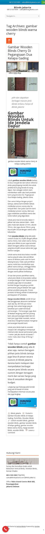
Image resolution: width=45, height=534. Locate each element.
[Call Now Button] (5, 529)
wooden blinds (18, 430)
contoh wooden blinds (19, 420)
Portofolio (17, 418)
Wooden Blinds (28, 418)
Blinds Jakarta (16, 413)
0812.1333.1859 (11, 475)
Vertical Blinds (21, 526)
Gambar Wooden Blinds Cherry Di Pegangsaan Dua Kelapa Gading (20, 52)
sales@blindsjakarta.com (15, 477)
